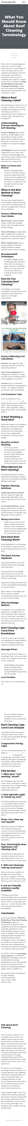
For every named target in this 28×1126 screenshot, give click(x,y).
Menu (23, 2)
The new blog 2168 (8, 2)
